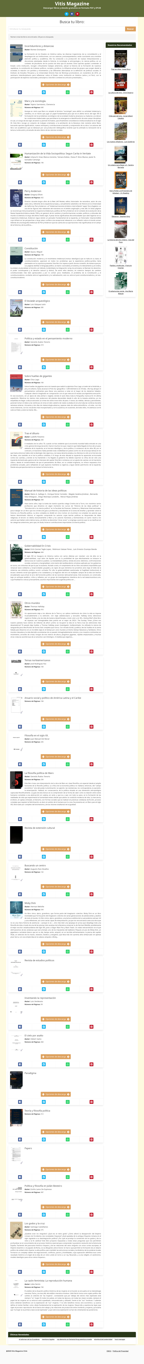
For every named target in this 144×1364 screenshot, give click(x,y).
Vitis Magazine (72, 3)
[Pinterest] (77, 14)
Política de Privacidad (120, 1351)
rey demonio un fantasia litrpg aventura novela (74, 1339)
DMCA (109, 1351)
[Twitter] (67, 14)
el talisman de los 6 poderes (29, 1339)
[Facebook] (72, 14)
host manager (120, 1339)
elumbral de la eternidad (103, 1339)
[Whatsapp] (68, 92)
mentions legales (48, 1339)
